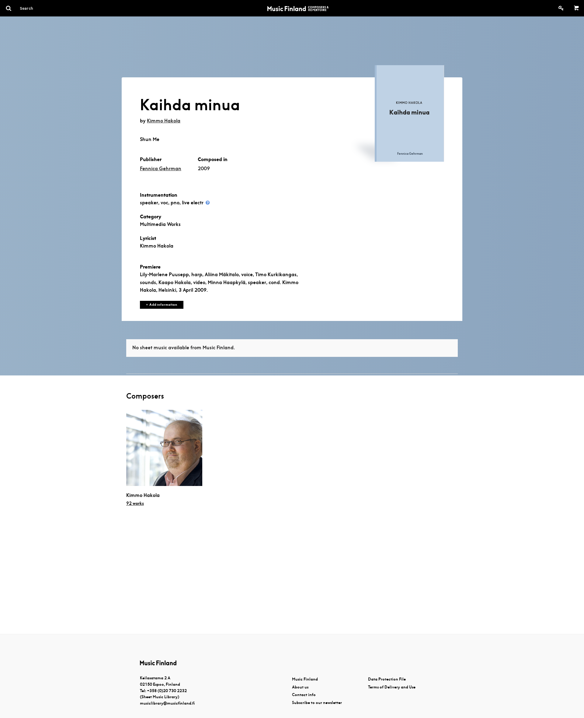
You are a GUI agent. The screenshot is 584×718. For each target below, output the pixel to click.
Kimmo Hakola (163, 121)
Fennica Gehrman (160, 168)
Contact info (304, 694)
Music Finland (305, 679)
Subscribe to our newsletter (317, 702)
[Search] (37, 8)
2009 (204, 168)
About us (300, 687)
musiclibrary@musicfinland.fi (167, 703)
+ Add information (161, 305)
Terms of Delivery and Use (391, 687)
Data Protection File (387, 679)
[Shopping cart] (576, 8)
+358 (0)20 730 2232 (167, 690)
